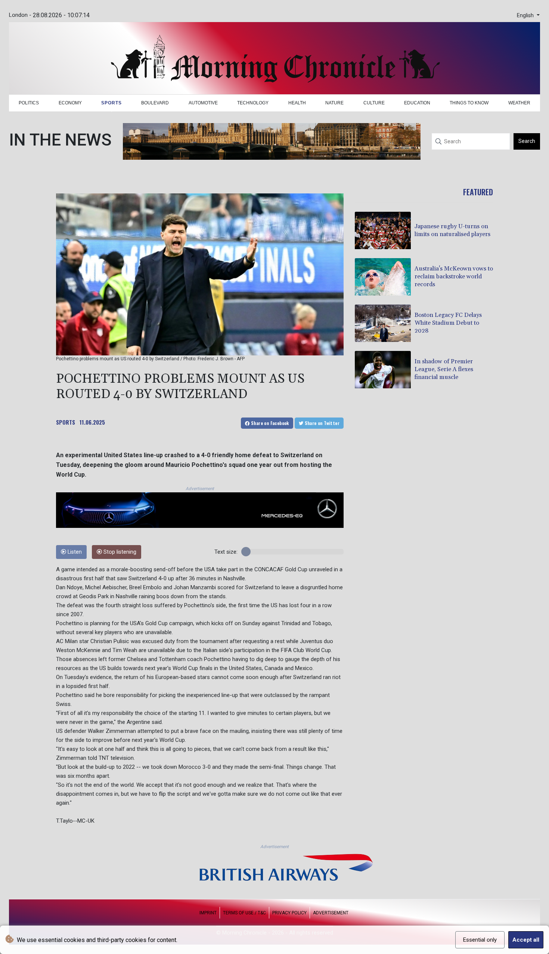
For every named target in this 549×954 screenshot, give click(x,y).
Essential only (480, 939)
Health (297, 103)
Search (526, 141)
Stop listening (119, 552)
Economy (70, 103)
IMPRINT (208, 912)
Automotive (203, 103)
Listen (74, 552)
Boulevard (155, 103)
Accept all (525, 939)
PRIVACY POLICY (289, 912)
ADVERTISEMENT (330, 912)
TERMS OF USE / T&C (244, 912)
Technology (253, 103)
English (526, 15)
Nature (334, 103)
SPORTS (65, 422)
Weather (519, 103)
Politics (29, 103)
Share (269, 423)
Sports (111, 103)
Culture (374, 103)
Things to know (469, 103)
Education (417, 103)
